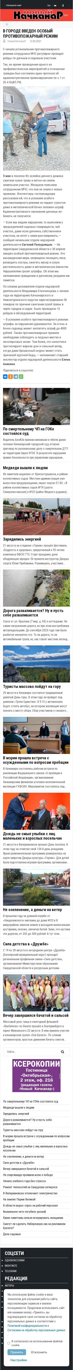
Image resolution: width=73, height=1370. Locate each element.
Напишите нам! (13, 5)
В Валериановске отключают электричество (30, 1193)
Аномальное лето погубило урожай (24, 1211)
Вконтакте (11, 1265)
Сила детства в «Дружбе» (25, 944)
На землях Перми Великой (19, 1199)
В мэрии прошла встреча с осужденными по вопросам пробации (36, 760)
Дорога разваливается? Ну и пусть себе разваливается (33, 612)
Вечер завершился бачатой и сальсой (36, 1015)
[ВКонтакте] (5, 376)
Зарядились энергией (22, 539)
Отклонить (39, 1352)
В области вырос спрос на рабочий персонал (30, 1205)
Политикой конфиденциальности (27, 1326)
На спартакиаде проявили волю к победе (28, 1175)
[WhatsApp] (21, 376)
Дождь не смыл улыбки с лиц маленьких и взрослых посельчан (32, 836)
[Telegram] (15, 376)
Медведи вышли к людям (25, 468)
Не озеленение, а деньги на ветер (32, 910)
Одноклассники (15, 1260)
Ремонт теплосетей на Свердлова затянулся (30, 1187)
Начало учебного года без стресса (24, 1181)
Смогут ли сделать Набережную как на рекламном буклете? (34, 1226)
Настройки (18, 1360)
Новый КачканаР (16, 41)
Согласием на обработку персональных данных (36, 1330)
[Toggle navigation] (7, 24)
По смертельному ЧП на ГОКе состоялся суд (28, 431)
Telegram (10, 1271)
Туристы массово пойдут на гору (32, 686)
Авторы (9, 1285)
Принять (16, 1352)
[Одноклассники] (10, 376)
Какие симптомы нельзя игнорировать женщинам (33, 1218)
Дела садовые (12, 1234)
